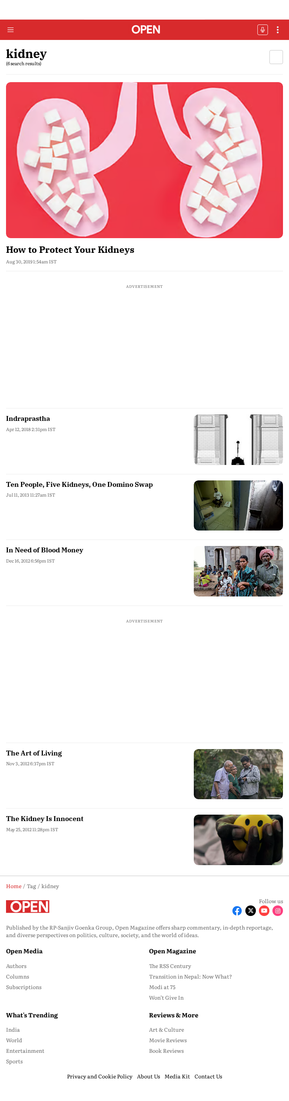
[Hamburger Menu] (10, 29)
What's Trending (32, 1014)
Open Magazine (172, 950)
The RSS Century (170, 965)
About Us (148, 1076)
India (13, 1029)
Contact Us (208, 1076)
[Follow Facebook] (237, 910)
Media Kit (177, 1076)
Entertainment (25, 1050)
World (14, 1040)
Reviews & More (173, 1014)
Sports (14, 1061)
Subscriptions (23, 987)
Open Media (24, 950)
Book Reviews (166, 1050)
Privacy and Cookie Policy (99, 1076)
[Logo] (145, 29)
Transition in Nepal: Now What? (190, 976)
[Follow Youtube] (264, 910)
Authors (16, 965)
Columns (17, 976)
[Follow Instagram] (277, 910)
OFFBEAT (262, 29)
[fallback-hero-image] (144, 160)
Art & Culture (166, 1029)
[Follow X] (250, 910)
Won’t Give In (166, 997)
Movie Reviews (168, 1040)
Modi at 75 (162, 987)
